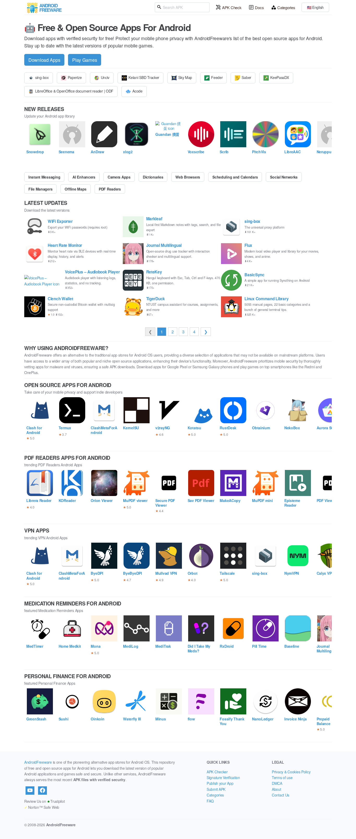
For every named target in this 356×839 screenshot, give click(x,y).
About (276, 789)
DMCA (277, 783)
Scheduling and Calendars (235, 177)
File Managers (40, 189)
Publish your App (220, 783)
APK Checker (217, 771)
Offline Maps (76, 189)
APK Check (231, 7)
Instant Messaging (44, 177)
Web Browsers (187, 177)
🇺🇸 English (315, 7)
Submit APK (216, 789)
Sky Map (185, 77)
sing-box (42, 77)
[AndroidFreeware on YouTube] (30, 790)
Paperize (75, 77)
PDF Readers (110, 189)
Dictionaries (153, 177)
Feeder (217, 77)
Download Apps (44, 60)
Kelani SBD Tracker (143, 77)
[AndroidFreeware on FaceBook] (42, 790)
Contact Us (280, 795)
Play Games (84, 60)
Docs (259, 7)
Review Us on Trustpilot (44, 801)
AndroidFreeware (38, 762)
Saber (246, 77)
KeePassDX (279, 77)
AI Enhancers (83, 177)
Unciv (105, 77)
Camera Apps (119, 177)
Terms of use (282, 777)
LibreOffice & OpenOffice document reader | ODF (74, 91)
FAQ (210, 801)
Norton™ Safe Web (41, 807)
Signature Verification (223, 777)
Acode (137, 91)
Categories (286, 7)
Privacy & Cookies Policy (291, 771)
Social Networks (284, 177)
